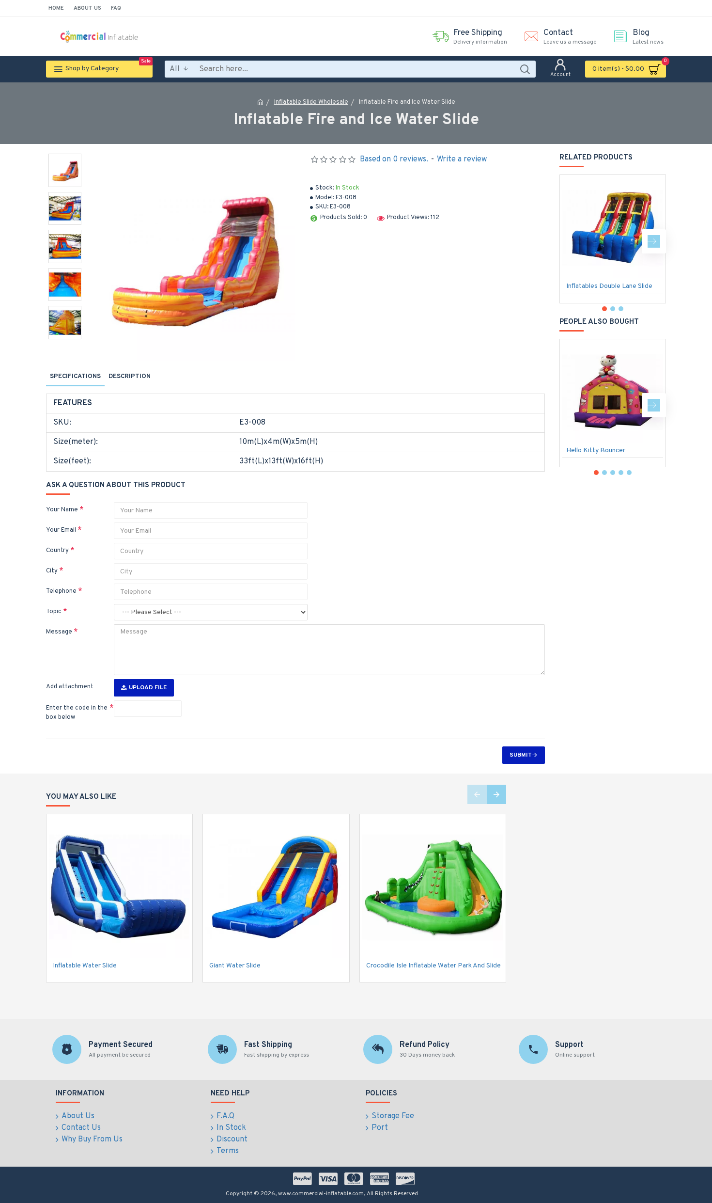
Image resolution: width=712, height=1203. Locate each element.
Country (57, 550)
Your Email (61, 530)
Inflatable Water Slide (85, 966)
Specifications (75, 376)
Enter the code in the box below (77, 713)
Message (59, 632)
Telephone (61, 591)
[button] (571, 241)
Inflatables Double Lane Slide (609, 286)
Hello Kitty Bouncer (595, 450)
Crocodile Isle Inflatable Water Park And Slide (433, 966)
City (52, 571)
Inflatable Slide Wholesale (311, 102)
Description (129, 376)
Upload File (148, 688)
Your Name (62, 510)
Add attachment (69, 687)
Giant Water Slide (235, 966)
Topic (54, 612)
